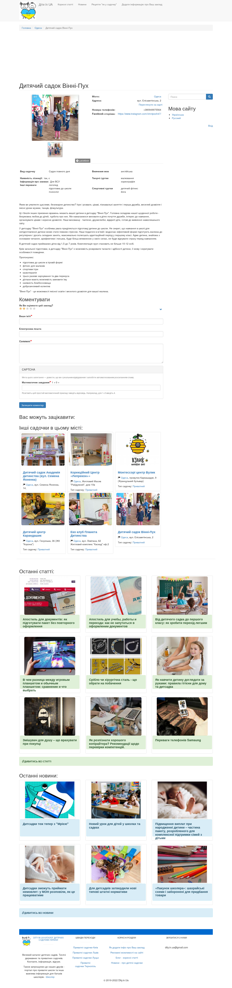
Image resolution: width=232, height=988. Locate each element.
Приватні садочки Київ (85, 947)
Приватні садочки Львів (85, 952)
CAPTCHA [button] (28, 369)
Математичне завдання (35, 382)
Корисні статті (65, 4)
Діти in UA (46, 4)
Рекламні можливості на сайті (126, 952)
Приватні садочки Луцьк (85, 957)
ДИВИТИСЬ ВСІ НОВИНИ (38, 912)
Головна (26, 27)
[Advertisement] (116, 58)
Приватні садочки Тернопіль (85, 964)
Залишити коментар (32, 405)
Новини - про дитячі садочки (127, 962)
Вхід (210, 125)
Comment (24, 341)
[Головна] (29, 10)
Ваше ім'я (25, 316)
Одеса (38, 27)
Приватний (91, 489)
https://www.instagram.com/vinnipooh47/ (139, 113)
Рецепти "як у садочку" (104, 4)
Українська (178, 114)
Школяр (50, 976)
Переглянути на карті (150, 104)
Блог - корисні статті (127, 957)
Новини (82, 4)
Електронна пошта (30, 328)
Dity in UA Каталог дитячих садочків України (48, 938)
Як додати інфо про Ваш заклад (127, 947)
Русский (176, 118)
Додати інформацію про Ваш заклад (142, 4)
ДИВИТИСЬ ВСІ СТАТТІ (37, 761)
